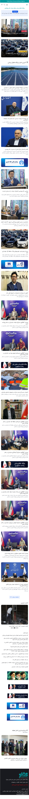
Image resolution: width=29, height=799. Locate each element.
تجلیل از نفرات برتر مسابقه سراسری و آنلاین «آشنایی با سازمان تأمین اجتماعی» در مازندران (16, 643)
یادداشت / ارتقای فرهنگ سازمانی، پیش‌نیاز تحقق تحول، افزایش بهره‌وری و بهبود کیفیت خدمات (15, 650)
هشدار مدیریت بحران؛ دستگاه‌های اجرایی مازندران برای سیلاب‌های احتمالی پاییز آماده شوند (16, 638)
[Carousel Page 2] (16, 627)
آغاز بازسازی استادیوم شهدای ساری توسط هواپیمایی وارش (15, 635)
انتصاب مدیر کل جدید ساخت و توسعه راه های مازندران (14, 392)
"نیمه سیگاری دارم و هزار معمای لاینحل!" (19, 647)
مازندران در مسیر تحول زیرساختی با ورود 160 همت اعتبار (15, 34)
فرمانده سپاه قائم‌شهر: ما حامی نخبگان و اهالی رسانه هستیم (15, 654)
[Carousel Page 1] (17, 627)
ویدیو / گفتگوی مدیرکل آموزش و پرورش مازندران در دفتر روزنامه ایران (14, 523)
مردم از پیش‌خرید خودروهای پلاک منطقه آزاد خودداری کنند (14, 13)
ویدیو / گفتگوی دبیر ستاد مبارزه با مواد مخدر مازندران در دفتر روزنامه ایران (14, 492)
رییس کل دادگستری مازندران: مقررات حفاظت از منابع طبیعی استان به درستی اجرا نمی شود (15, 663)
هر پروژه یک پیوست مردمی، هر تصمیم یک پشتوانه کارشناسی (16, 119)
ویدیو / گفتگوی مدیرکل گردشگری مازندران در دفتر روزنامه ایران (16, 453)
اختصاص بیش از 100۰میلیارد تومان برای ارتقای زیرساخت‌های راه (17, 585)
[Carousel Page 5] (11, 627)
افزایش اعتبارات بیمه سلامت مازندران (20, 667)
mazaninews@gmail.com (22, 794)
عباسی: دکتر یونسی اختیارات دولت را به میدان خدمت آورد (15, 191)
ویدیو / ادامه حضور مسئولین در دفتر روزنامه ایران (16, 553)
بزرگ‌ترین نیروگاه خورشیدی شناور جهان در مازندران (16, 88)
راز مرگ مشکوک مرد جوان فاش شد (20, 660)
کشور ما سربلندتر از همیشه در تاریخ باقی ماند (17, 293)
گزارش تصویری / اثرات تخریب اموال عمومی (18, 626)
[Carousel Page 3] (14, 627)
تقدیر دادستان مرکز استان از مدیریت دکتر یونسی (16, 149)
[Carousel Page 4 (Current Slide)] (12, 627)
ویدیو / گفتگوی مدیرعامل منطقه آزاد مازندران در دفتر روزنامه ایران (15, 422)
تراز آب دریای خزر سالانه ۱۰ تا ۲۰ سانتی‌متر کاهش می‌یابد (15, 657)
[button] (4, 4)
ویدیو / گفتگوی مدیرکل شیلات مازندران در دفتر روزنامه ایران (15, 323)
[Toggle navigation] (7, 4)
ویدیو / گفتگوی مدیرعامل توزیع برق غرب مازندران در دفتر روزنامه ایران (15, 354)
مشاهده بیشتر (15, 597)
